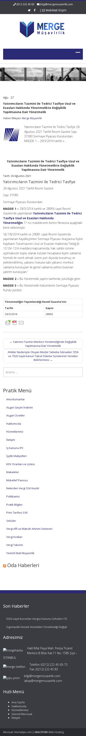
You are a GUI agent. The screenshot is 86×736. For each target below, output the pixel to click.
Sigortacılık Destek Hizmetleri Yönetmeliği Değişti (36, 627)
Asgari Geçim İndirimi (19, 407)
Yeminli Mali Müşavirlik (20, 553)
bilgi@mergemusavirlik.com (56, 4)
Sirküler (11, 521)
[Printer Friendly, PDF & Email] (14, 322)
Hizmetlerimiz (14, 431)
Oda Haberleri (23, 565)
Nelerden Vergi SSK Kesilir (22, 488)
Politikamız (13, 496)
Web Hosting (56, 732)
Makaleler (12, 472)
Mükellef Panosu (17, 480)
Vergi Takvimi (14, 545)
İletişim (10, 440)
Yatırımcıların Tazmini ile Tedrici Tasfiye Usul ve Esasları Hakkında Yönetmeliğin (42, 218)
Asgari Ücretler (15, 415)
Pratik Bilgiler (14, 504)
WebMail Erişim (55, 10)
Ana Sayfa (18, 702)
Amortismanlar (15, 399)
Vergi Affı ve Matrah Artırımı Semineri (29, 529)
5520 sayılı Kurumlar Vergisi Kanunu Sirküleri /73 (36, 619)
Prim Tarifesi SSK (17, 512)
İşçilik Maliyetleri (16, 456)
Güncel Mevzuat (21, 714)
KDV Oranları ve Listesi (20, 464)
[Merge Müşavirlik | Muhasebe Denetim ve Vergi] (43, 28)
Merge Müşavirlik (32, 118)
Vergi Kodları (14, 537)
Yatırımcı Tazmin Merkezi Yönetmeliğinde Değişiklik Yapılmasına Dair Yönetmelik (43, 344)
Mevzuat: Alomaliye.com (17, 732)
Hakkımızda (13, 423)
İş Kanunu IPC (15, 448)
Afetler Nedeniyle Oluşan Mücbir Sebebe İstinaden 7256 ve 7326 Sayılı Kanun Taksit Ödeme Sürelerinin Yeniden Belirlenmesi (43, 356)
